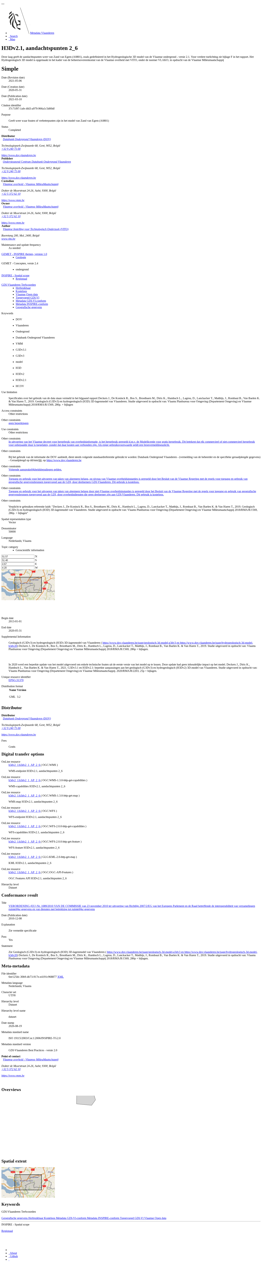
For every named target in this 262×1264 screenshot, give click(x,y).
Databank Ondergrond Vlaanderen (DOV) (27, 139)
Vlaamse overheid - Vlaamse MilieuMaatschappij (30, 184)
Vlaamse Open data (27, 294)
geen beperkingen (19, 423)
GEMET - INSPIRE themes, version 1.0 (24, 254)
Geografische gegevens (29, 307)
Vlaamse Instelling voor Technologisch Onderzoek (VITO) (35, 229)
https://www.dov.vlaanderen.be (18, 155)
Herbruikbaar (23, 287)
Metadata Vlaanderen (42, 32)
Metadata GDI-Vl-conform (31, 300)
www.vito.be (8, 238)
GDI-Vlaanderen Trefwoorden (18, 284)
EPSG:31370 (16, 680)
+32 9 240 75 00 (10, 148)
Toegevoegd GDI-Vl (27, 297)
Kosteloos (21, 291)
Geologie (21, 257)
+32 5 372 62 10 (10, 193)
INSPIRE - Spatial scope (15, 275)
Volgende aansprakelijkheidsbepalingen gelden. (35, 469)
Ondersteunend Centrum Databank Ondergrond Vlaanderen (37, 161)
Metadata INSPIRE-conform (32, 304)
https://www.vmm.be (12, 200)
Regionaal (21, 278)
